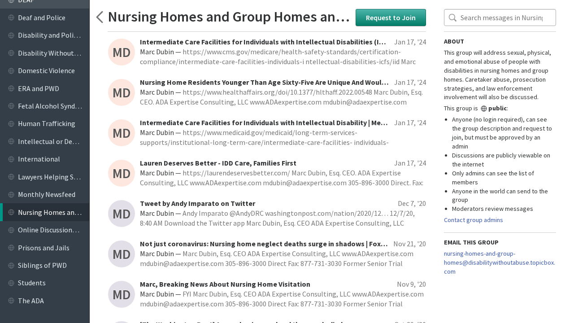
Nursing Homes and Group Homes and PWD (229, 16)
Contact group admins (473, 220)
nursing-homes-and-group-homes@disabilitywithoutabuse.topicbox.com (499, 262)
